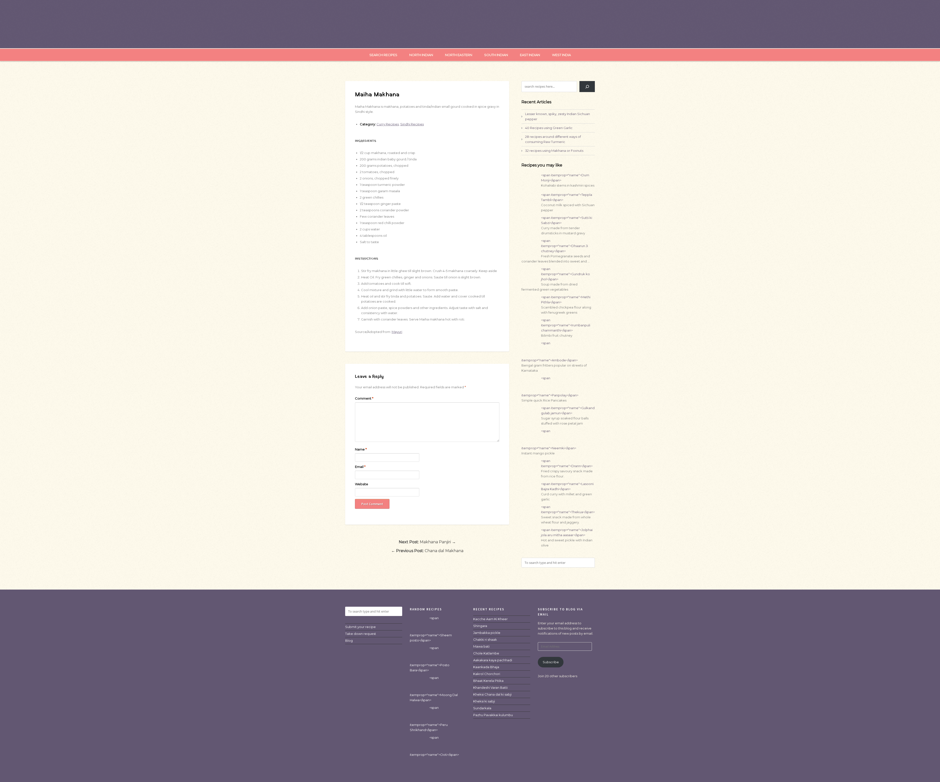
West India (561, 55)
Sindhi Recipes (412, 124)
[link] (490, 619)
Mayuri (397, 332)
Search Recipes (383, 55)
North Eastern (458, 55)
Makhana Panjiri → (427, 542)
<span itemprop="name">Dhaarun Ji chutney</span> (564, 246)
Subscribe (551, 662)
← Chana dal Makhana (427, 550)
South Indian (496, 55)
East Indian (530, 55)
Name (361, 449)
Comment (364, 398)
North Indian (421, 55)
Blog (349, 640)
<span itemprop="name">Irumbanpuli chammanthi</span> (565, 325)
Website (361, 484)
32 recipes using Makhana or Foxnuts (554, 151)
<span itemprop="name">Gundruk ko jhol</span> (565, 274)
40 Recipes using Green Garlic (549, 128)
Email (360, 467)
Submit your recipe (360, 627)
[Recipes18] (470, 38)
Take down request (360, 634)
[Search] (587, 86)
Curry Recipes (387, 124)
